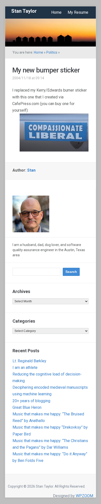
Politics (51, 52)
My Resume (78, 12)
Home (56, 12)
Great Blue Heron (27, 407)
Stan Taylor (24, 11)
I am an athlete (25, 367)
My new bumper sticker (46, 70)
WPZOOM (84, 495)
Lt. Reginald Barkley (29, 361)
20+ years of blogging (31, 401)
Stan (31, 170)
